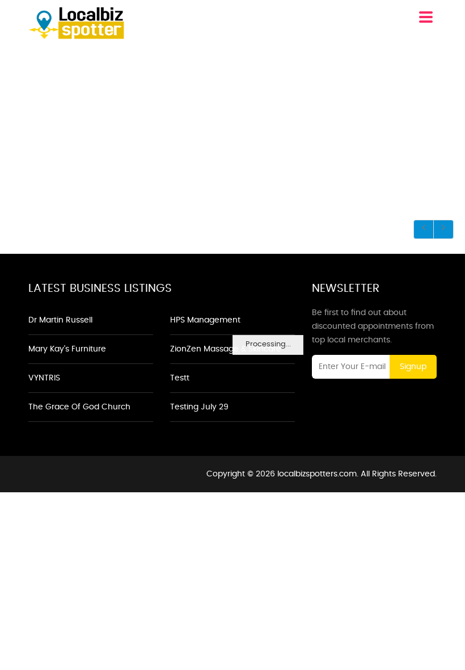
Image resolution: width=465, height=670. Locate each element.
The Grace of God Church (79, 407)
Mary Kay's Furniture (67, 349)
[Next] (443, 229)
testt (179, 378)
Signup (413, 367)
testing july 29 (199, 407)
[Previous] (423, 229)
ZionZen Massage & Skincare (225, 349)
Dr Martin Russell (60, 320)
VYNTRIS (44, 378)
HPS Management (205, 320)
